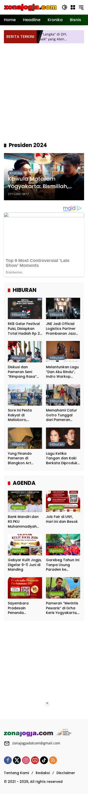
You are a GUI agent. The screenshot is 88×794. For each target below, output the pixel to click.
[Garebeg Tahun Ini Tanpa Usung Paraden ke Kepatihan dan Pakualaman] (63, 544)
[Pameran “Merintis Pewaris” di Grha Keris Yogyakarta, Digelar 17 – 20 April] (63, 588)
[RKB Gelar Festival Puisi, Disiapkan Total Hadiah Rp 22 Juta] (25, 308)
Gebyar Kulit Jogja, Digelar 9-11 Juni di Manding (25, 565)
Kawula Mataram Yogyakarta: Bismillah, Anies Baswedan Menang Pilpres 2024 (42, 182)
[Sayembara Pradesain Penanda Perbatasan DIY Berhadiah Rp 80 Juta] (25, 588)
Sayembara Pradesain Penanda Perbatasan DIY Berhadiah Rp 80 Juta (22, 608)
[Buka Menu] (73, 7)
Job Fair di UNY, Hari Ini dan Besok (62, 519)
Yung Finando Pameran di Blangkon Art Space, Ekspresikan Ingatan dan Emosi (25, 458)
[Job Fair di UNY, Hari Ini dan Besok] (63, 501)
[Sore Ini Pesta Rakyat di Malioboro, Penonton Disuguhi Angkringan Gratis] (25, 395)
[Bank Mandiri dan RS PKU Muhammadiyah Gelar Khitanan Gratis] (25, 501)
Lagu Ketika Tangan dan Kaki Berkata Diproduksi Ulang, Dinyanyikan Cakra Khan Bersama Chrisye (63, 458)
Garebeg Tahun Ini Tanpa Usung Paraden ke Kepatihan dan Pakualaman (62, 565)
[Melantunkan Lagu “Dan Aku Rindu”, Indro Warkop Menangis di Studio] (63, 351)
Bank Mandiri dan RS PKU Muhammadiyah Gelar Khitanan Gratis (23, 522)
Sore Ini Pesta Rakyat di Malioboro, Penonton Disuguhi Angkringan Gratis (24, 415)
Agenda (18, 507)
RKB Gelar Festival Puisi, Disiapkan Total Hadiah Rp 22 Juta (25, 329)
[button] (64, 7)
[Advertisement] (44, 92)
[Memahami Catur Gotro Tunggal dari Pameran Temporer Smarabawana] (63, 395)
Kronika (16, 173)
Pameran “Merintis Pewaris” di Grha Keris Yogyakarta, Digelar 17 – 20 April (62, 608)
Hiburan (18, 314)
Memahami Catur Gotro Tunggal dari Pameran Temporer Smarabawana (61, 415)
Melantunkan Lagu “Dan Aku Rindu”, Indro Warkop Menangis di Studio (62, 372)
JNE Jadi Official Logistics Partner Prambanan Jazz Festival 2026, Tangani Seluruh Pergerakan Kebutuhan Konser (62, 329)
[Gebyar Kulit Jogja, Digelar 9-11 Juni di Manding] (25, 544)
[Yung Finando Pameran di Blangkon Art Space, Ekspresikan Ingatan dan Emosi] (25, 438)
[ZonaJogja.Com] (30, 7)
